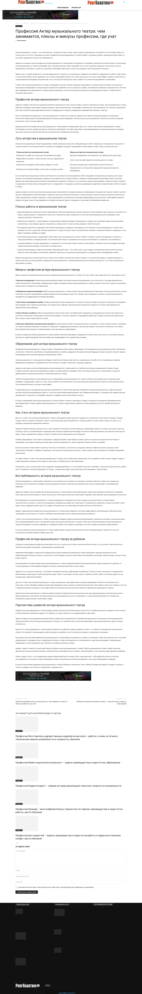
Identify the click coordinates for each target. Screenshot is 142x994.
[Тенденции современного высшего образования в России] (71, 931)
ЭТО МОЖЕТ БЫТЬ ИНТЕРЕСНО (30, 713)
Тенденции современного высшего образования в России (70, 938)
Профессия (76, 8)
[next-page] (17, 843)
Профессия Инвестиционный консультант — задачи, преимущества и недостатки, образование (67, 762)
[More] (53, 45)
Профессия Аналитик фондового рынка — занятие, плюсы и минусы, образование (101, 703)
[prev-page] (16, 843)
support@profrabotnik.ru (67, 993)
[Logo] (71, 4)
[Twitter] (39, 45)
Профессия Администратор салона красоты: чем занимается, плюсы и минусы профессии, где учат (41, 703)
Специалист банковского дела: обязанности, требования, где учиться (70, 958)
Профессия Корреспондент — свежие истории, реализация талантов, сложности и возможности (68, 786)
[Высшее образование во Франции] (71, 912)
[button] (124, 3)
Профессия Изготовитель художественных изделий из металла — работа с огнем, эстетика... (30, 946)
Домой (17, 23)
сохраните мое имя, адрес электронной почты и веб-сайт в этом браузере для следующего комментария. (56, 887)
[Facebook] (34, 45)
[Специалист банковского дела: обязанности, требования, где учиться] (71, 950)
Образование (63, 8)
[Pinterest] (44, 45)
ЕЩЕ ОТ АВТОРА (53, 713)
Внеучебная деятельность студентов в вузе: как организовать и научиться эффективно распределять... (30, 920)
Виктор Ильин (21, 40)
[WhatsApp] (48, 45)
